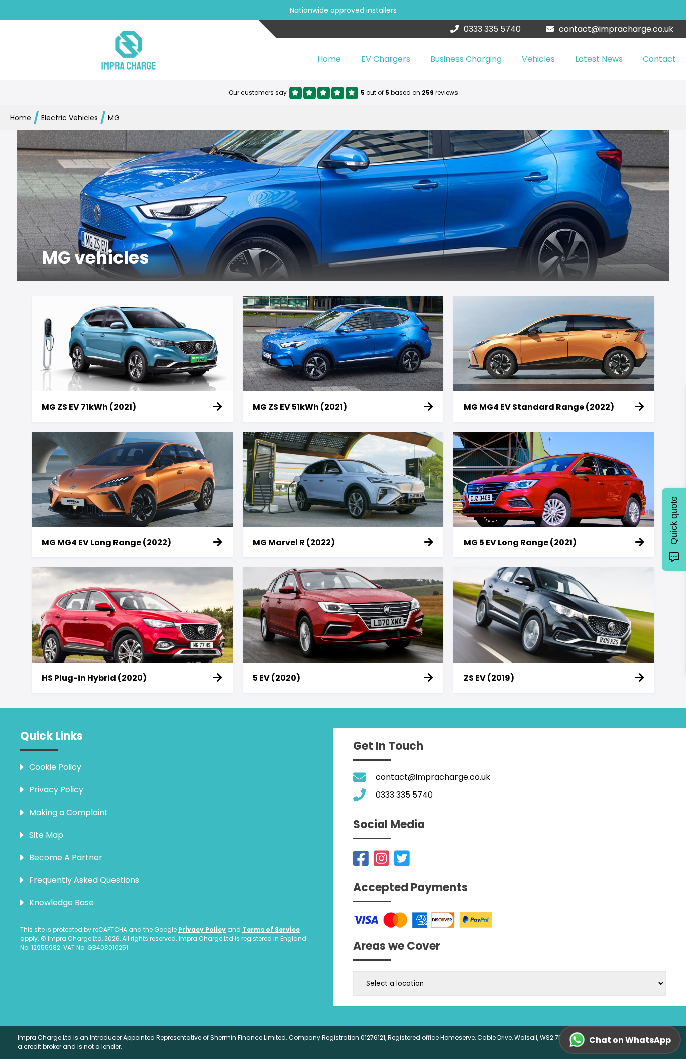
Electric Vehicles (69, 118)
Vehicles (538, 59)
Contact (659, 59)
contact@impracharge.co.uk (616, 29)
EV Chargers (385, 59)
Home (329, 59)
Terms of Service (271, 929)
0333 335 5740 (492, 29)
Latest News (599, 59)
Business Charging (466, 59)
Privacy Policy (202, 929)
